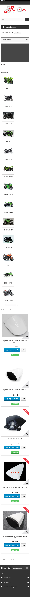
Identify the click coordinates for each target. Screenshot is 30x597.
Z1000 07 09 (8, 283)
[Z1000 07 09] (8, 275)
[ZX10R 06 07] (8, 186)
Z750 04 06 (8, 248)
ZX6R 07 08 (8, 124)
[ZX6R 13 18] (8, 151)
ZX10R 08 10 (8, 212)
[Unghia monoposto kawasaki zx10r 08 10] (15, 520)
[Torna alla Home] (3, 33)
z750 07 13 (8, 265)
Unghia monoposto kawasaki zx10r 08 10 (15, 537)
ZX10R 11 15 (8, 230)
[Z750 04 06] (8, 239)
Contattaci (22, 2)
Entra (27, 2)
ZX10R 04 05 (8, 177)
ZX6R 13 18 (8, 159)
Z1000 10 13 (8, 301)
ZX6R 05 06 (8, 106)
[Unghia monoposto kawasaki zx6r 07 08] (15, 471)
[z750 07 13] (8, 257)
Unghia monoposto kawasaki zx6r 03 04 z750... (15, 341)
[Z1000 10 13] (8, 292)
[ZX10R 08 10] (8, 204)
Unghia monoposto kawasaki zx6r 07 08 (15, 487)
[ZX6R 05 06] (8, 98)
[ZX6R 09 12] (8, 133)
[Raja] (15, 0)
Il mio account (6, 582)
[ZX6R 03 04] (8, 80)
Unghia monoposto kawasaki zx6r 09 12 (15, 390)
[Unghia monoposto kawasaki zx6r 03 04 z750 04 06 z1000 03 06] (15, 325)
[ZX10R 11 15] (8, 222)
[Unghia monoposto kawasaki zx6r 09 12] (15, 374)
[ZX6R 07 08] (8, 115)
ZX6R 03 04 (8, 88)
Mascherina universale (15, 438)
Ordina (3, 305)
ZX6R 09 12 (8, 141)
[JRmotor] (15, 9)
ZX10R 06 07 (8, 195)
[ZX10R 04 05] (8, 169)
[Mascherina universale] (15, 423)
